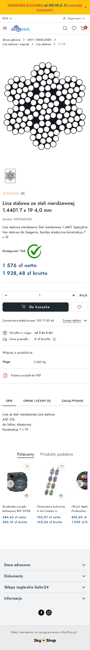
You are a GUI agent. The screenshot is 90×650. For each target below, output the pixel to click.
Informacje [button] (13, 598)
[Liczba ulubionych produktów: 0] (74, 28)
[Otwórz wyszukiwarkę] (65, 28)
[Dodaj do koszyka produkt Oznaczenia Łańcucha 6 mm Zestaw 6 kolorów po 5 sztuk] (61, 495)
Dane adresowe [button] (17, 565)
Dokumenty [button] (13, 576)
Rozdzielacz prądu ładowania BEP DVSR (16, 508)
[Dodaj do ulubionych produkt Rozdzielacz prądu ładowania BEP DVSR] (27, 466)
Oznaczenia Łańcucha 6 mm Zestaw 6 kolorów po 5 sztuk (51, 508)
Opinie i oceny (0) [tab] (37, 401)
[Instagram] (49, 613)
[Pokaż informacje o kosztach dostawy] (54, 339)
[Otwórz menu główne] (5, 28)
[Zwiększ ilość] (73, 295)
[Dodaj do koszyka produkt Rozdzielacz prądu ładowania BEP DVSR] (26, 495)
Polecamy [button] (25, 454)
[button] (13, 193)
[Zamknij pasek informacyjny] (85, 7)
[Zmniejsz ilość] (6, 295)
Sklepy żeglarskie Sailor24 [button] (26, 587)
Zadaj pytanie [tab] (72, 401)
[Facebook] (41, 613)
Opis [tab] (9, 401)
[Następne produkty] (79, 484)
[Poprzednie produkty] (10, 484)
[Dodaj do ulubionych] (79, 307)
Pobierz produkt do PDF (26, 375)
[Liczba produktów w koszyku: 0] (82, 28)
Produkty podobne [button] (56, 454)
